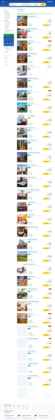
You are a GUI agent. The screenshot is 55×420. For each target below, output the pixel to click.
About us (38, 1)
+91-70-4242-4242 (33, 1)
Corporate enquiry (43, 1)
